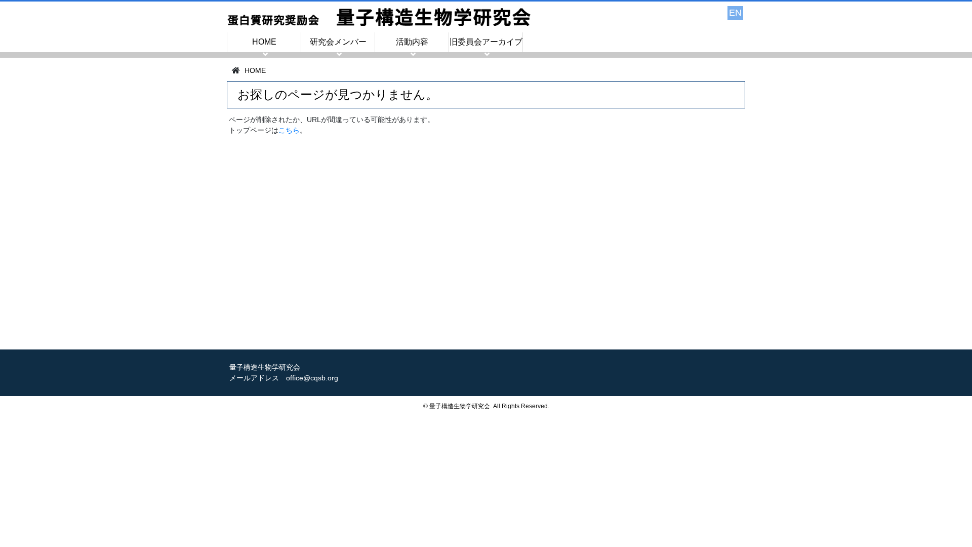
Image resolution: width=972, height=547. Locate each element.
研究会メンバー (338, 41)
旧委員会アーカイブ (486, 41)
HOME (264, 41)
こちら (289, 130)
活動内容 (412, 41)
